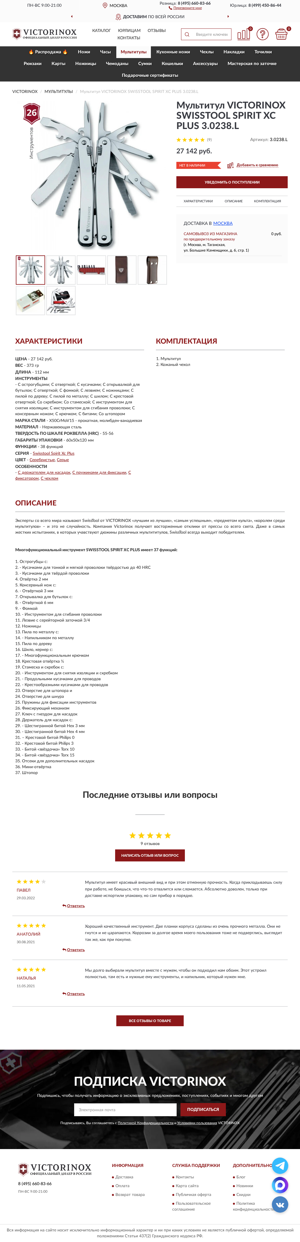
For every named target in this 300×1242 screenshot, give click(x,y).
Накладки (234, 52)
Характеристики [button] (198, 201)
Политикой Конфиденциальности (145, 1123)
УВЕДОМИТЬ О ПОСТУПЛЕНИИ (232, 182)
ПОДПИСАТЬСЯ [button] (203, 1110)
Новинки (244, 1186)
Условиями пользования (197, 1123)
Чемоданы (117, 64)
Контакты (128, 38)
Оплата (122, 1186)
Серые (63, 460)
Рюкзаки (33, 64)
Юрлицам (129, 31)
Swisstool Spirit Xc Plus (53, 454)
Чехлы (207, 52)
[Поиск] (187, 34)
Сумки (145, 64)
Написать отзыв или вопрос (150, 855)
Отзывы (157, 31)
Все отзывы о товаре (150, 1021)
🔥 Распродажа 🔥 (48, 52)
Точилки (263, 52)
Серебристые (42, 460)
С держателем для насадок (44, 473)
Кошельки (172, 64)
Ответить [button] (76, 906)
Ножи (84, 52)
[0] (281, 34)
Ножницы (85, 64)
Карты (58, 64)
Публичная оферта (193, 1195)
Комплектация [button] (267, 201)
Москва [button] (223, 223)
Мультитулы (133, 52)
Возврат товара (130, 1195)
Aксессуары (205, 64)
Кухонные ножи (173, 52)
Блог (241, 1177)
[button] (185, 7)
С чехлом (49, 478)
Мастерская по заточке (252, 64)
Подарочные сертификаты (150, 75)
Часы (105, 52)
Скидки (243, 1195)
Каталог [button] (101, 31)
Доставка (124, 1177)
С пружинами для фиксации (99, 473)
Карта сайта (187, 1186)
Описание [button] (234, 201)
